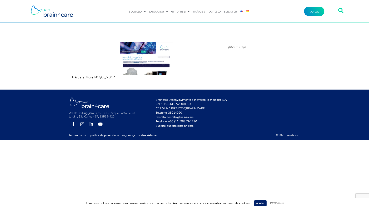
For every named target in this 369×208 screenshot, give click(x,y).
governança (237, 46)
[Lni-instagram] (82, 124)
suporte (230, 11)
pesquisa (156, 11)
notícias (199, 11)
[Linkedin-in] (91, 124)
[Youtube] (100, 124)
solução (135, 11)
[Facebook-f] (73, 124)
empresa (178, 11)
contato (215, 11)
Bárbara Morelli (84, 77)
